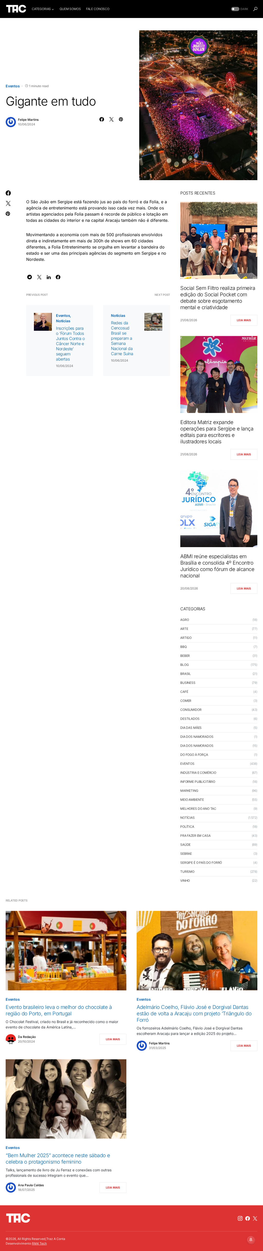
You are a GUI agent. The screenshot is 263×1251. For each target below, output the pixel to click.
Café (184, 692)
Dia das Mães (191, 728)
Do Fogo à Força (194, 755)
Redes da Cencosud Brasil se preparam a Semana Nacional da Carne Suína (122, 338)
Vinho (185, 880)
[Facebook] (247, 1218)
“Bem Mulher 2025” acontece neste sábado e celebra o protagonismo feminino (58, 1158)
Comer (185, 701)
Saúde (185, 845)
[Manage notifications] (251, 1240)
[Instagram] (240, 1218)
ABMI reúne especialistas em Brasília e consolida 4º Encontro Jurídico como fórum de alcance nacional (217, 566)
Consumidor (191, 710)
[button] (239, 9)
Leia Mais (244, 320)
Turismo (187, 871)
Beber (185, 656)
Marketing (189, 791)
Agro (184, 620)
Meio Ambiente (192, 800)
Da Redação (27, 1037)
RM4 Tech (39, 1243)
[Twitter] (255, 1218)
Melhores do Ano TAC (198, 809)
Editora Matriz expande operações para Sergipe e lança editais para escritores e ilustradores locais (216, 432)
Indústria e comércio (198, 773)
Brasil (185, 674)
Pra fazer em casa (195, 836)
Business (187, 683)
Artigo (186, 638)
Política (187, 827)
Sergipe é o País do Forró (201, 862)
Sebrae (186, 854)
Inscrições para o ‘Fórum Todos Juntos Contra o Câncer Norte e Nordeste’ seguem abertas (70, 344)
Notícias (63, 321)
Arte (184, 629)
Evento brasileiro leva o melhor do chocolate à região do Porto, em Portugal (59, 1010)
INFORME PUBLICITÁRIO (197, 782)
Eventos (13, 86)
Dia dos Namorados (196, 737)
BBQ (183, 647)
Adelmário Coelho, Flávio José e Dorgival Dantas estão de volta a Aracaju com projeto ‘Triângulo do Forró (194, 1013)
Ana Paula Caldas (31, 1185)
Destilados (190, 719)
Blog (184, 665)
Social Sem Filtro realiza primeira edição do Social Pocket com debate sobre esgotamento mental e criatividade (217, 297)
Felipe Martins (28, 120)
